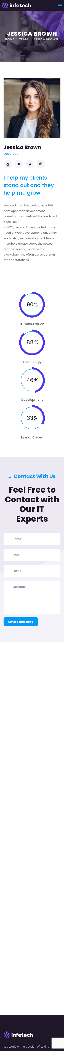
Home (9, 39)
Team (23, 39)
